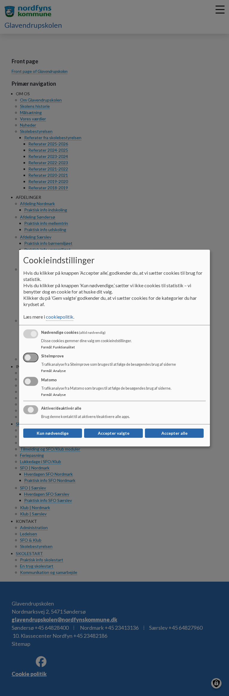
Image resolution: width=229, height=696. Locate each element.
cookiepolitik (59, 316)
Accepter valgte (113, 433)
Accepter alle (174, 433)
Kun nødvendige (53, 433)
